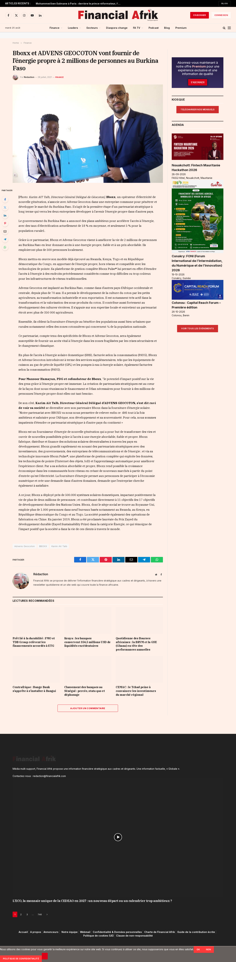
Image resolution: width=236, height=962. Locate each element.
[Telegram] (5, 239)
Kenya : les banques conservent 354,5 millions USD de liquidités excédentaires (87, 642)
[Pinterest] (5, 223)
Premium (181, 27)
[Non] (45, 956)
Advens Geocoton (24, 546)
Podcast (154, 27)
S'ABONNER (199, 15)
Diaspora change (117, 27)
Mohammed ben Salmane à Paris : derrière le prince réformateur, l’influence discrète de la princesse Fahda (79, 3)
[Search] (224, 28)
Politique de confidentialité (21, 958)
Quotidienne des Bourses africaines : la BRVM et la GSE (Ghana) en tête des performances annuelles (136, 644)
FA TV (136, 27)
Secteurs (92, 27)
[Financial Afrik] (118, 15)
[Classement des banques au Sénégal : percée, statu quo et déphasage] (87, 669)
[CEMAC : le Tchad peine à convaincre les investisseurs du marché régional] (139, 669)
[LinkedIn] (5, 215)
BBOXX (43, 546)
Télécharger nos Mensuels (198, 109)
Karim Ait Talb (59, 546)
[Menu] (229, 28)
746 (40, 914)
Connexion (221, 15)
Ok (198, 949)
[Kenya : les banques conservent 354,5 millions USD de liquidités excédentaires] (87, 620)
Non (208, 949)
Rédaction (29, 77)
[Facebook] (5, 199)
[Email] (5, 231)
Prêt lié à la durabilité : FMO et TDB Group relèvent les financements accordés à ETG (34, 642)
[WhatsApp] (5, 247)
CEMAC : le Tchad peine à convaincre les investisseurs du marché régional (136, 690)
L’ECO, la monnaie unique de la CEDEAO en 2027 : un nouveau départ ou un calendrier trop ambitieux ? (92, 901)
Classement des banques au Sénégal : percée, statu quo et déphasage (84, 690)
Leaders (73, 27)
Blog (224, 3)
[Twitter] (5, 207)
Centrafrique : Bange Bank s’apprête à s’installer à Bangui (34, 689)
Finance (54, 27)
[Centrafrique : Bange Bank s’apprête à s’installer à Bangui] (36, 669)
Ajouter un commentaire (87, 708)
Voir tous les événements (197, 328)
